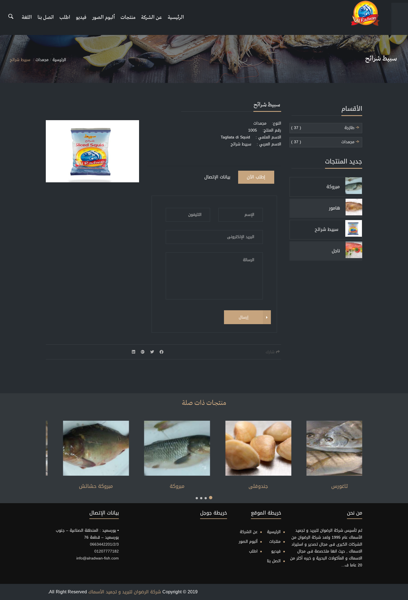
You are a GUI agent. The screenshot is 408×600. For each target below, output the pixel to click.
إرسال (243, 317)
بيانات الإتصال (217, 177)
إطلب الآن (256, 177)
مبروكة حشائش (156, 486)
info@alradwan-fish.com (97, 558)
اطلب (64, 17)
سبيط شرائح (327, 229)
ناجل (336, 250)
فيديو (81, 17)
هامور (334, 208)
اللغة (27, 17)
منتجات (127, 17)
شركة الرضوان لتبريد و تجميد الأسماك (124, 592)
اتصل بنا (45, 17)
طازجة (350, 128)
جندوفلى (318, 486)
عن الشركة (151, 17)
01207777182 (106, 551)
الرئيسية (176, 17)
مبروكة (333, 186)
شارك (271, 352)
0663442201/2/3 (104, 544)
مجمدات (42, 60)
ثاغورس (74, 486)
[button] (210, 497)
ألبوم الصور (103, 17)
